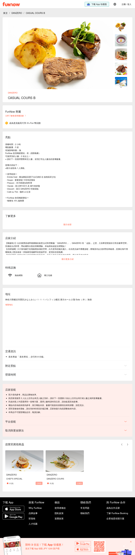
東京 (5, 13)
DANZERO (16, 13)
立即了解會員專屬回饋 (14, 115)
